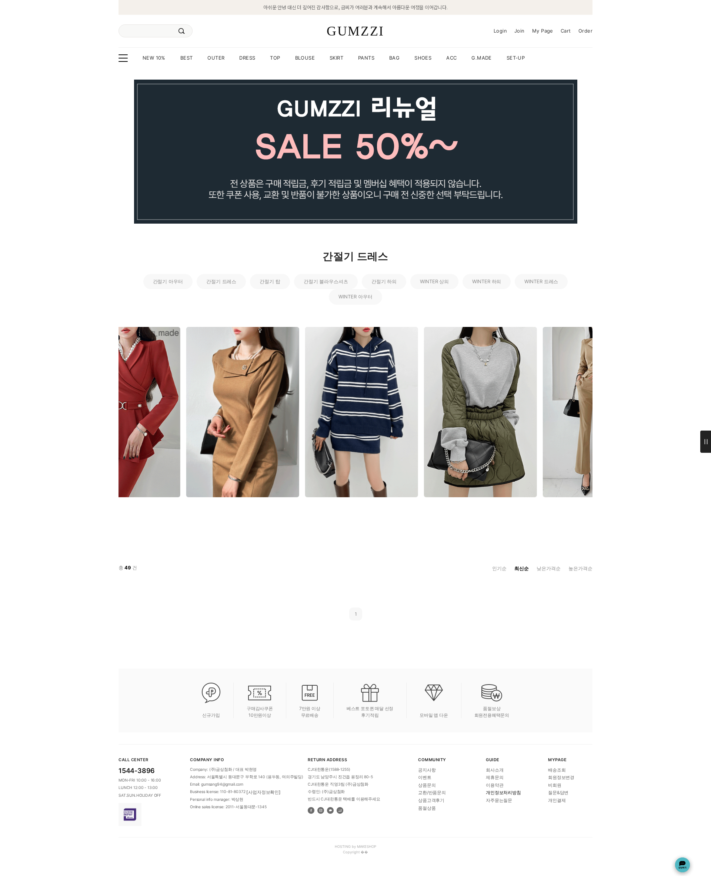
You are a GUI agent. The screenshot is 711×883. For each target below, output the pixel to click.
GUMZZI (355, 31)
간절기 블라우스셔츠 (326, 281)
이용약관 (494, 784)
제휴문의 (494, 777)
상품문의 (426, 784)
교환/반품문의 (432, 792)
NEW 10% (154, 58)
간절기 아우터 (168, 281)
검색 (181, 31)
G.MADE (481, 58)
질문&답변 (558, 792)
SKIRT (336, 58)
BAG (394, 58)
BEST (186, 58)
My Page (542, 31)
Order (585, 31)
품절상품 (426, 807)
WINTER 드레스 (541, 281)
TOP (275, 58)
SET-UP (516, 58)
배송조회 (556, 769)
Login (500, 31)
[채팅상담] (682, 865)
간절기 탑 (270, 281)
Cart (566, 31)
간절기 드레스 (221, 281)
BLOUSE (305, 58)
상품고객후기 (431, 800)
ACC (451, 58)
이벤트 (424, 777)
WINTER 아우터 (355, 297)
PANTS (366, 58)
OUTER (215, 58)
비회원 (554, 784)
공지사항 (426, 769)
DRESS (247, 58)
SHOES (422, 58)
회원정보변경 (561, 777)
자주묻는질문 (499, 800)
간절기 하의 (384, 281)
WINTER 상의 (434, 281)
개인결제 (556, 800)
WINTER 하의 (486, 281)
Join (519, 31)
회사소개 (494, 769)
